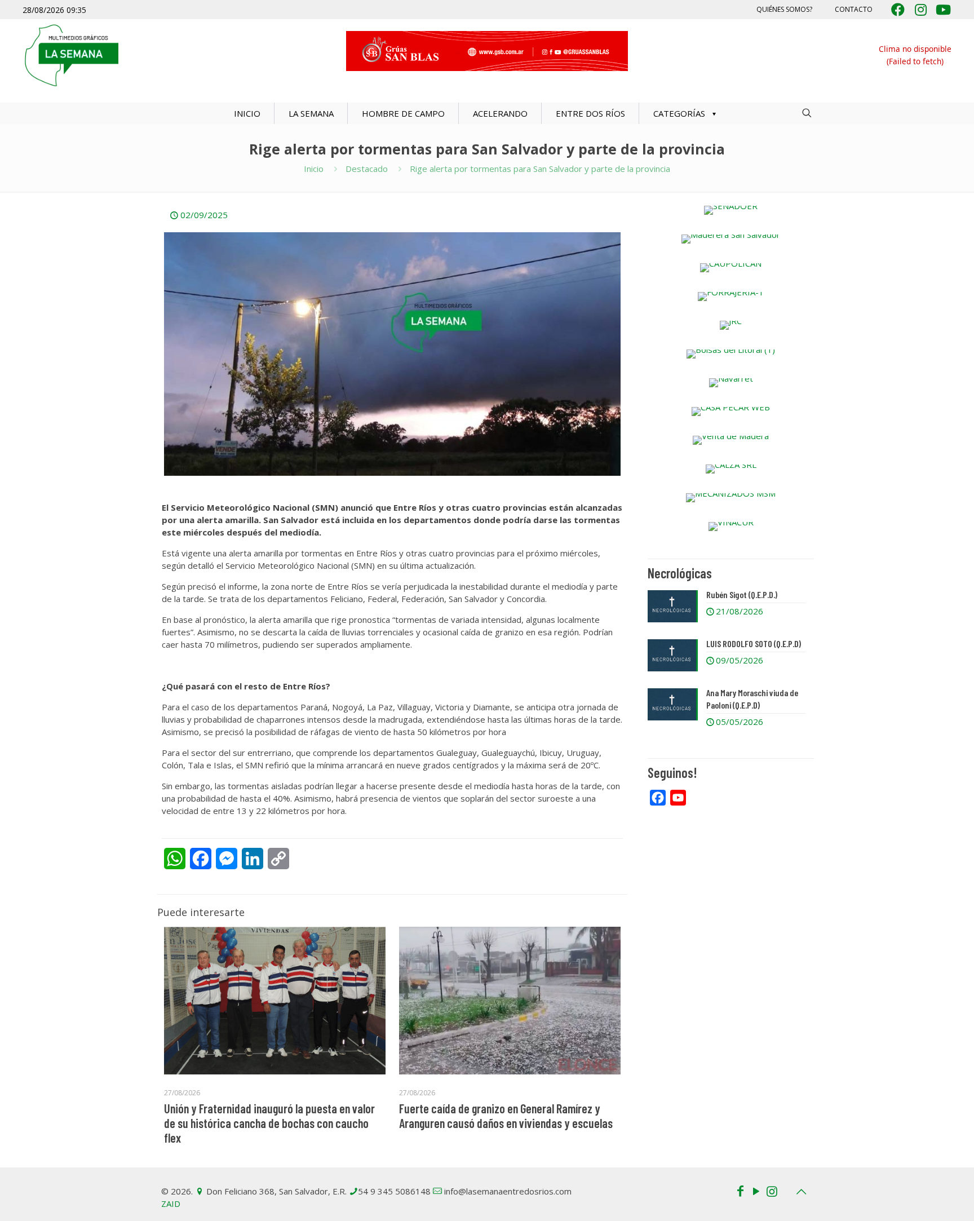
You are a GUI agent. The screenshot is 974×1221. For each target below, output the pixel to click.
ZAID (170, 1203)
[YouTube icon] (756, 1190)
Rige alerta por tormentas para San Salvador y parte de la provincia (540, 168)
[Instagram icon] (771, 1190)
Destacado (367, 168)
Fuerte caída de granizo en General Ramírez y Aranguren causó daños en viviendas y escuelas (506, 1115)
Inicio (314, 168)
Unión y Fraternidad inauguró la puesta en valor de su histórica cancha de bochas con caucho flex (269, 1123)
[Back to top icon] (801, 1192)
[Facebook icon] (740, 1190)
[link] (731, 210)
